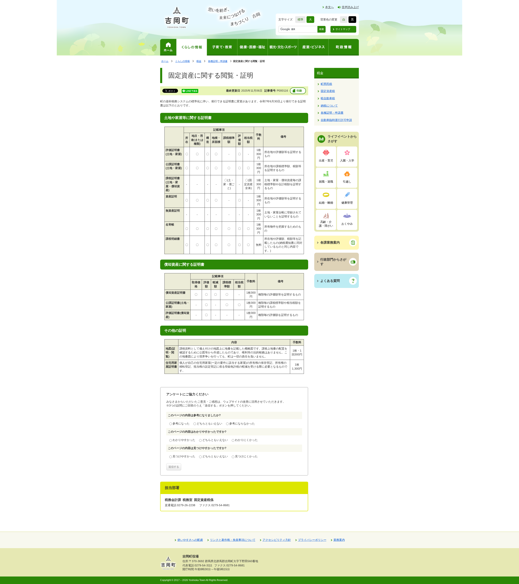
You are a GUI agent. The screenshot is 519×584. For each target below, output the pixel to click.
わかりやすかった (184, 440)
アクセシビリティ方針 (277, 539)
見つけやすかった (184, 456)
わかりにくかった (246, 440)
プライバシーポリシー (312, 539)
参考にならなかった (242, 423)
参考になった (181, 423)
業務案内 (339, 539)
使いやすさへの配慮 (190, 539)
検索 (321, 29)
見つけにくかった (246, 456)
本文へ (329, 7)
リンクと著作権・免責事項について (232, 539)
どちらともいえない (209, 423)
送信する (173, 466)
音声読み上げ (350, 7)
